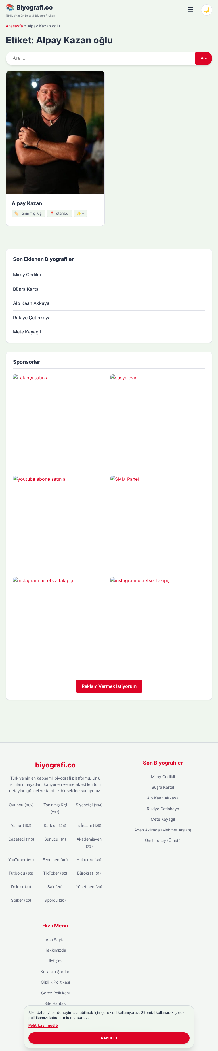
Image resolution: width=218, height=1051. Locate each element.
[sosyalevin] (157, 421)
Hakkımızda (55, 950)
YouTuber (21, 859)
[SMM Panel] (157, 523)
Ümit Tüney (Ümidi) (163, 840)
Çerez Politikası (55, 992)
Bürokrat (89, 873)
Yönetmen (89, 886)
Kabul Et (109, 1038)
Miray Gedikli (27, 274)
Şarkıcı (55, 825)
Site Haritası (55, 1003)
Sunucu (55, 839)
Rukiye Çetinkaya (32, 317)
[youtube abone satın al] (60, 523)
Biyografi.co (34, 7)
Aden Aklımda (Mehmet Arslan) (162, 829)
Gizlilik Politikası (55, 982)
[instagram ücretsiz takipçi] (60, 624)
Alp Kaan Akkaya (31, 303)
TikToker (55, 873)
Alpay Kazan (27, 203)
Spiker (21, 900)
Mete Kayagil (27, 332)
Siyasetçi (89, 804)
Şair (55, 886)
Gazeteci (21, 839)
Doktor (21, 886)
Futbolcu (21, 873)
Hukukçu (89, 859)
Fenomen (55, 859)
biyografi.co (55, 765)
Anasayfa (14, 26)
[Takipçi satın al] (60, 421)
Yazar (21, 825)
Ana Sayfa (55, 939)
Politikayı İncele (43, 1025)
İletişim (55, 960)
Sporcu (55, 900)
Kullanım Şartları (55, 971)
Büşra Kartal (26, 289)
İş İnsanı (89, 825)
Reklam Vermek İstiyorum (109, 686)
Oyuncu (21, 804)
